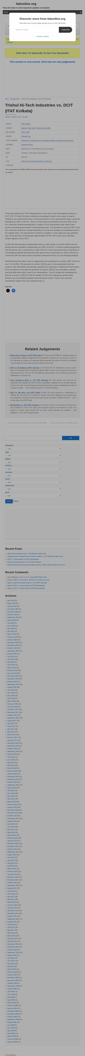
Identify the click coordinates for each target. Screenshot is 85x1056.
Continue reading (43, 36)
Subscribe (66, 30)
